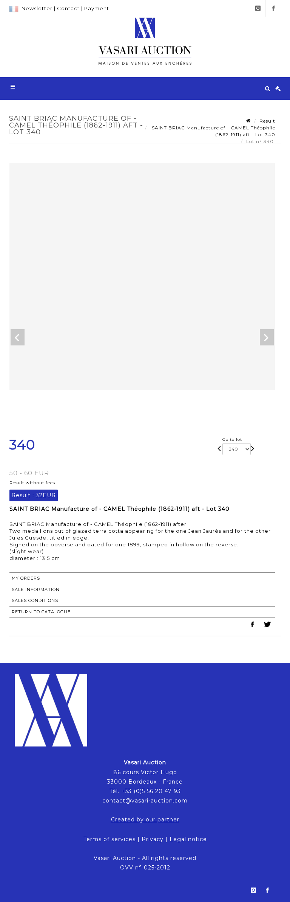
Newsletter (37, 8)
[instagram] (257, 8)
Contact (68, 8)
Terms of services (109, 839)
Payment (96, 8)
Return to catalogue (41, 611)
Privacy (153, 839)
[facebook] (273, 8)
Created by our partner (145, 819)
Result (267, 121)
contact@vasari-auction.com (145, 800)
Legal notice (188, 839)
